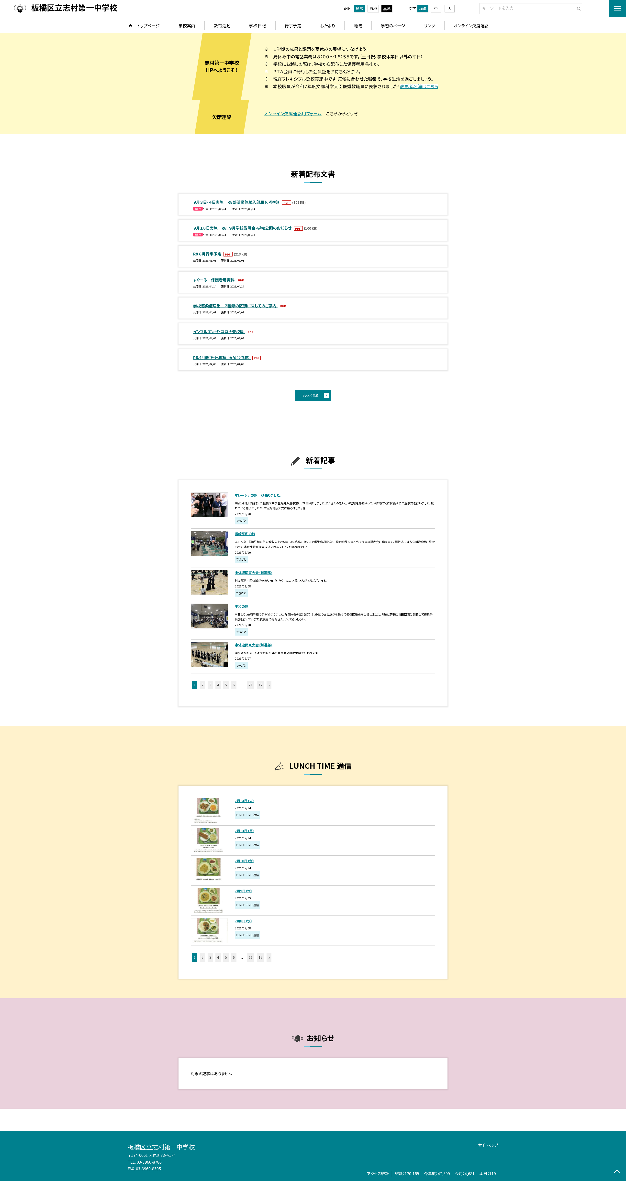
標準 (422, 8)
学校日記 (257, 25)
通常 (359, 8)
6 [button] (234, 684)
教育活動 (222, 25)
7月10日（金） (244, 860)
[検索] (578, 7)
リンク (429, 25)
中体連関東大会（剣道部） (253, 572)
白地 (373, 8)
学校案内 (187, 25)
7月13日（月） (244, 830)
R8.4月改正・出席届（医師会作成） (222, 357)
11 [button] (251, 957)
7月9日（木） (243, 890)
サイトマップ (488, 1145)
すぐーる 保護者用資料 (214, 280)
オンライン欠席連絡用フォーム (293, 113)
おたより (327, 25)
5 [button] (226, 684)
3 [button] (210, 684)
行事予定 (293, 25)
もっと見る (310, 395)
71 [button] (251, 684)
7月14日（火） (244, 800)
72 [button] (260, 684)
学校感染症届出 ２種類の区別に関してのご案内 (235, 306)
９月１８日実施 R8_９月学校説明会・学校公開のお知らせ (242, 228)
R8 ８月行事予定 (207, 254)
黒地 (387, 8)
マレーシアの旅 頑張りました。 (258, 495)
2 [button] (202, 684)
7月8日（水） (243, 920)
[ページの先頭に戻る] (617, 1172)
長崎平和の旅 (245, 533)
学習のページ (393, 25)
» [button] (269, 684)
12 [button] (260, 957)
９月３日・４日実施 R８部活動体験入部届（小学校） (237, 202)
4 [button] (218, 684)
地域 (358, 25)
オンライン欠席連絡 (471, 25)
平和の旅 (241, 606)
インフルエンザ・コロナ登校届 (219, 331)
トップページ (148, 25)
